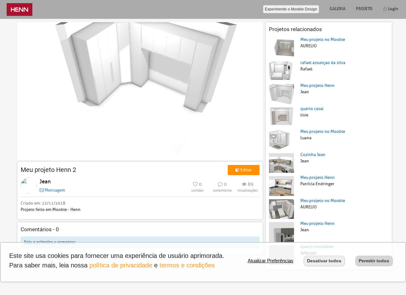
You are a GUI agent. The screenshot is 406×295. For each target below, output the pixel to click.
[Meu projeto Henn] (281, 93)
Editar (245, 170)
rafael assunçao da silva (322, 62)
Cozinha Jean (312, 154)
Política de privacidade (120, 265)
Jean (45, 181)
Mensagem (54, 190)
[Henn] (19, 9)
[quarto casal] (281, 116)
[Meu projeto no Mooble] (281, 47)
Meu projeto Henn (317, 85)
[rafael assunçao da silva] (281, 70)
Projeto (364, 8)
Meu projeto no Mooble (322, 39)
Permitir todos (374, 260)
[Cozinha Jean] (281, 162)
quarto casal (312, 108)
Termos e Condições (187, 265)
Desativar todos (324, 260)
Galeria (337, 8)
